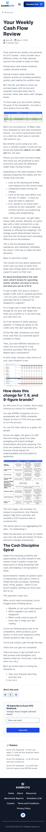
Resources (31, 793)
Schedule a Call (34, 798)
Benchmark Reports (14, 798)
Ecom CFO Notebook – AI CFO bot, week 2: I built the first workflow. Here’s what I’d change (23, 752)
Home (11, 793)
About (20, 793)
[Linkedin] (23, 815)
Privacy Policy (24, 808)
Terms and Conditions (28, 803)
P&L (13, 85)
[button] (19, 4)
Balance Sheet (27, 85)
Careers (11, 803)
